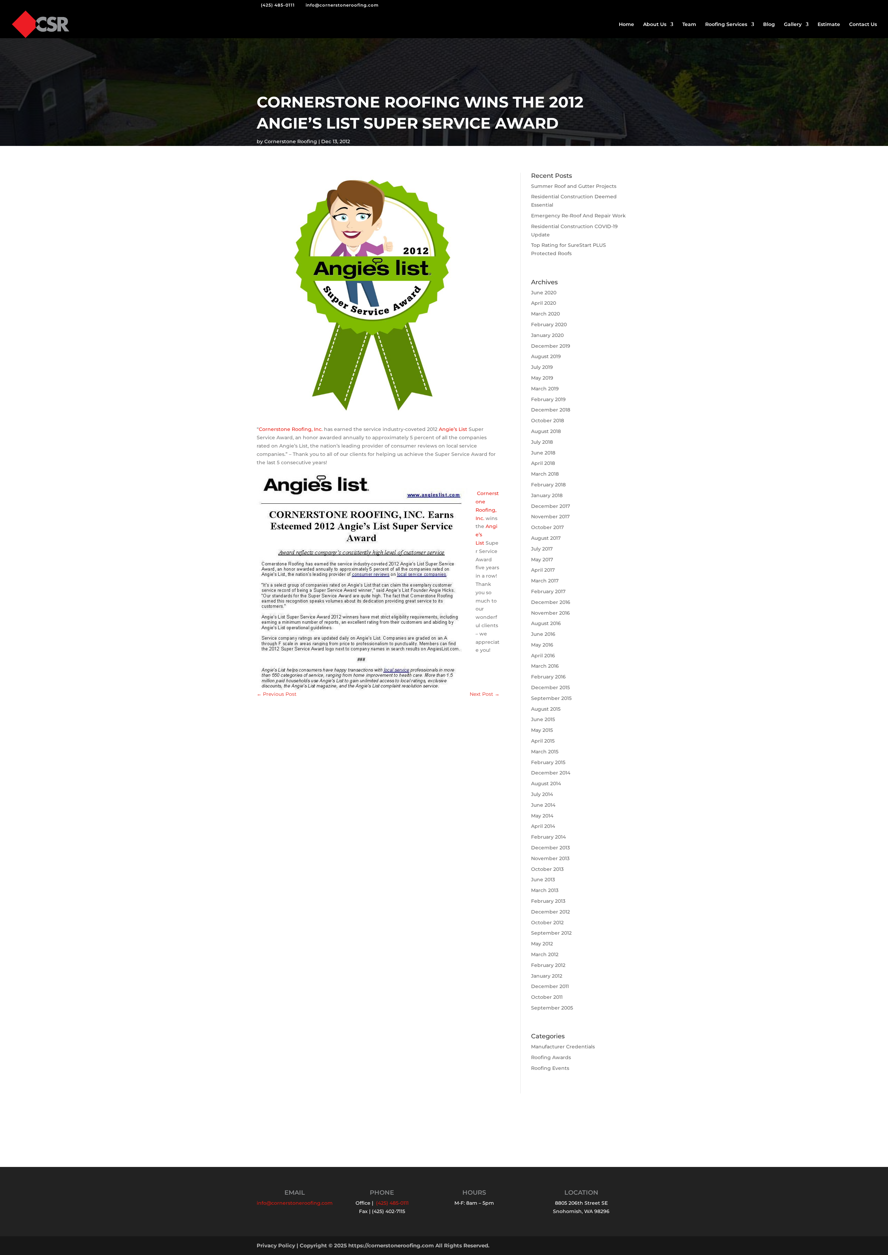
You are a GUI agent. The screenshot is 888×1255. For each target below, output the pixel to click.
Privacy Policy (276, 1245)
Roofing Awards (551, 1057)
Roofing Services (726, 24)
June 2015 (543, 719)
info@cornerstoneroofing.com (295, 1203)
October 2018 (547, 420)
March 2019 (545, 389)
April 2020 (543, 303)
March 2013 (544, 890)
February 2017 (548, 591)
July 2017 (542, 549)
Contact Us (863, 24)
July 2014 (542, 794)
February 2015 (548, 762)
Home (626, 24)
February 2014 (548, 837)
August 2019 (546, 356)
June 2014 (543, 805)
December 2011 (550, 986)
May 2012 (542, 944)
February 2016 (548, 677)
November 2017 (550, 516)
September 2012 (551, 933)
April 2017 (543, 570)
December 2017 (550, 506)
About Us (654, 24)
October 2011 (547, 997)
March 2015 (544, 751)
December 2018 (550, 410)
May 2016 (542, 645)
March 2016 (545, 666)
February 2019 (548, 399)
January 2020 (547, 335)
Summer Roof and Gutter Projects (573, 186)
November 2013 (550, 858)
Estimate (829, 24)
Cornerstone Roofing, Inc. (291, 429)
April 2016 (543, 655)
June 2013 (543, 879)
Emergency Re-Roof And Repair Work (578, 216)
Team (689, 24)
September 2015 (551, 698)
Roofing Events (550, 1068)
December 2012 (550, 912)
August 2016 (546, 623)
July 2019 (542, 367)
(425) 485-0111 (278, 5)
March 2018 (545, 474)
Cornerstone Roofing (290, 141)
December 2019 (550, 346)
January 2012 (546, 976)
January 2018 (547, 495)
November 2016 (550, 613)
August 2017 (546, 538)
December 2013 (550, 848)
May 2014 (542, 816)
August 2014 (546, 783)
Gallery (793, 24)
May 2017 (542, 559)
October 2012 (547, 922)
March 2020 (545, 314)
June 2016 (543, 634)
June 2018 (543, 453)
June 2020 (543, 292)
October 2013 (547, 869)
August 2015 (546, 709)
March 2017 (544, 581)
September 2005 (552, 1008)
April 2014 (543, 826)
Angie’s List (453, 429)
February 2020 (549, 324)
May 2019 (542, 378)
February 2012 (548, 965)
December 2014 (550, 773)
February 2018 (548, 485)
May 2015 (542, 730)
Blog (769, 24)
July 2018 (542, 442)
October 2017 (547, 527)
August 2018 (546, 431)
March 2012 (544, 954)
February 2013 (548, 901)
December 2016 (550, 602)
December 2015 (550, 687)
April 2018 (543, 463)
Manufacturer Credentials (563, 1047)
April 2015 (543, 741)
